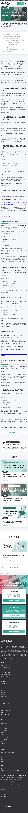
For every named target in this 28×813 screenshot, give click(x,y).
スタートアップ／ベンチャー (6, 737)
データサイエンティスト (5, 672)
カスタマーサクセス (4, 696)
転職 (5, 6)
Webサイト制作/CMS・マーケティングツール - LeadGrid (11, 772)
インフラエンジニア (4, 669)
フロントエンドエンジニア (6, 665)
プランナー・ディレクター (5, 676)
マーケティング (4, 679)
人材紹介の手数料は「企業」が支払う (11, 34)
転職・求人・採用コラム (7, 573)
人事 (2, 689)
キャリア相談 (3, 796)
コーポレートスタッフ (5, 687)
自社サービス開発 (4, 739)
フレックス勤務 (4, 728)
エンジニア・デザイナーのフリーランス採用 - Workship (11, 777)
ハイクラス (3, 745)
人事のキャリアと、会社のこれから (7, 754)
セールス (2, 685)
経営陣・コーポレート (5, 692)
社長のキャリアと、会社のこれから (7, 752)
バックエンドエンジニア (5, 667)
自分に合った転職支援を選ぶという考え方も (15, 49)
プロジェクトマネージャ (5, 674)
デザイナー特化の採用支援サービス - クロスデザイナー (11, 773)
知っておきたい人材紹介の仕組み (10, 38)
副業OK (2, 732)
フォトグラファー (4, 683)
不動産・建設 (3, 717)
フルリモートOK (4, 726)
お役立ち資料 (3, 789)
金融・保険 (3, 716)
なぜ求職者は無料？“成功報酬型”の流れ (11, 36)
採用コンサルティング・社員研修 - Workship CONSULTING (12, 783)
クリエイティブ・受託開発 (5, 710)
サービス (2, 712)
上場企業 (2, 736)
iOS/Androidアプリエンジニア (6, 670)
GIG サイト (3, 768)
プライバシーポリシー (5, 799)
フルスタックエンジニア (5, 699)
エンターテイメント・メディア (6, 708)
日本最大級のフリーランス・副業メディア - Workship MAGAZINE (13, 781)
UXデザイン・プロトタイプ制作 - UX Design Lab (10, 770)
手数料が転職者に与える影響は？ (12, 42)
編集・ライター (3, 681)
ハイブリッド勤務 (4, 730)
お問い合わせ (3, 794)
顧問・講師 (3, 694)
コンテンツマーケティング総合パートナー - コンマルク (11, 784)
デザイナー (3, 678)
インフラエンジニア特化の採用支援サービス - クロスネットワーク (13, 775)
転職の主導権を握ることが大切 (10, 44)
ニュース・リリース (4, 755)
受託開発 (2, 741)
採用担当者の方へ (4, 792)
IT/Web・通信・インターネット (6, 707)
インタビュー (3, 757)
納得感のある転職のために (9, 51)
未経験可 (2, 734)
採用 (2, 759)
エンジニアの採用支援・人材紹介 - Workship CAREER (11, 779)
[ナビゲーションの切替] (25, 3)
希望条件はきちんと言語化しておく (13, 46)
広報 (2, 690)
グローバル (3, 743)
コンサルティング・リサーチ (6, 714)
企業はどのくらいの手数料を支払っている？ (14, 40)
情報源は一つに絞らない (10, 47)
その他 (2, 698)
